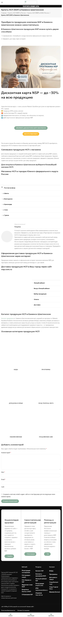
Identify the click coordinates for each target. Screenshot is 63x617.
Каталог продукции (7, 318)
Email (3, 479)
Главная (3, 13)
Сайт (2, 487)
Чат (48, 554)
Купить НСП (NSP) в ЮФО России (38, 13)
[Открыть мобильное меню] (2, 2)
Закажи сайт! (30, 606)
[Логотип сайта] (31, 2)
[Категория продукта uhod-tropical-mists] (46, 388)
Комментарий (6, 452)
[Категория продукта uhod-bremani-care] (46, 422)
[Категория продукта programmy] (46, 354)
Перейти (9, 556)
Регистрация (31, 554)
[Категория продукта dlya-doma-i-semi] (16, 388)
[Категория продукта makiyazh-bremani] (16, 422)
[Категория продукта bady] (16, 354)
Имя (3, 472)
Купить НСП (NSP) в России (17, 13)
